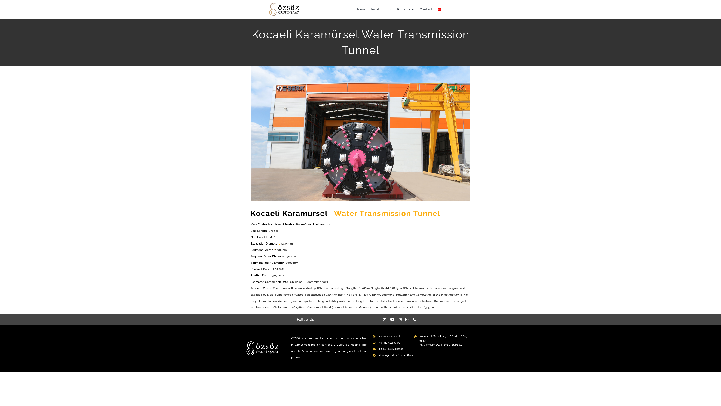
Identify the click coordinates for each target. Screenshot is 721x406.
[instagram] (400, 319)
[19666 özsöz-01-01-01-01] (284, 3)
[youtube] (392, 319)
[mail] (407, 319)
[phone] (415, 319)
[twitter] (385, 319)
